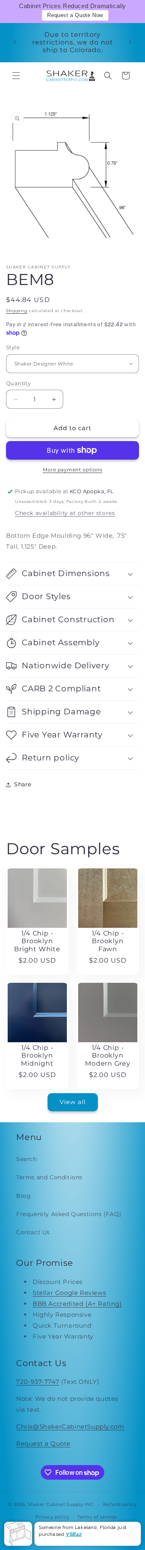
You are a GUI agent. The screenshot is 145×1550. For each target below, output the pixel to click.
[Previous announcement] (15, 42)
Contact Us (33, 1232)
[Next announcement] (130, 42)
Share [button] (22, 784)
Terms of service (97, 1517)
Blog (23, 1195)
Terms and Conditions (49, 1177)
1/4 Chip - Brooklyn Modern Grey (107, 1055)
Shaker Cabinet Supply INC (61, 1504)
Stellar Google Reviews (69, 1293)
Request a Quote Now (75, 15)
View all (73, 1102)
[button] (16, 75)
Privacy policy (52, 1517)
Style (13, 347)
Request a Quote (43, 1443)
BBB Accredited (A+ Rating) (77, 1303)
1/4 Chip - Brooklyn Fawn (108, 940)
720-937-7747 (37, 1381)
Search (26, 1159)
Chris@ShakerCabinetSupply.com (70, 1426)
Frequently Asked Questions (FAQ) (68, 1214)
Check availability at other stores (65, 513)
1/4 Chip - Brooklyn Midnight (37, 1055)
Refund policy (120, 1504)
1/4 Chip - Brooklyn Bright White (37, 940)
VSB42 (74, 1534)
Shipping (16, 310)
